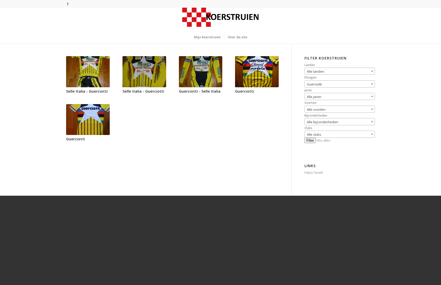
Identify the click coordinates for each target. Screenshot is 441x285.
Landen (309, 65)
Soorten (310, 103)
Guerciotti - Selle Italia (199, 91)
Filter (310, 140)
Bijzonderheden (315, 115)
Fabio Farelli (313, 172)
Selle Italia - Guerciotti (87, 91)
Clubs (308, 128)
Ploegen (310, 77)
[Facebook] (67, 4)
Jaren (308, 90)
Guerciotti (244, 91)
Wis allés (323, 140)
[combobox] (339, 71)
